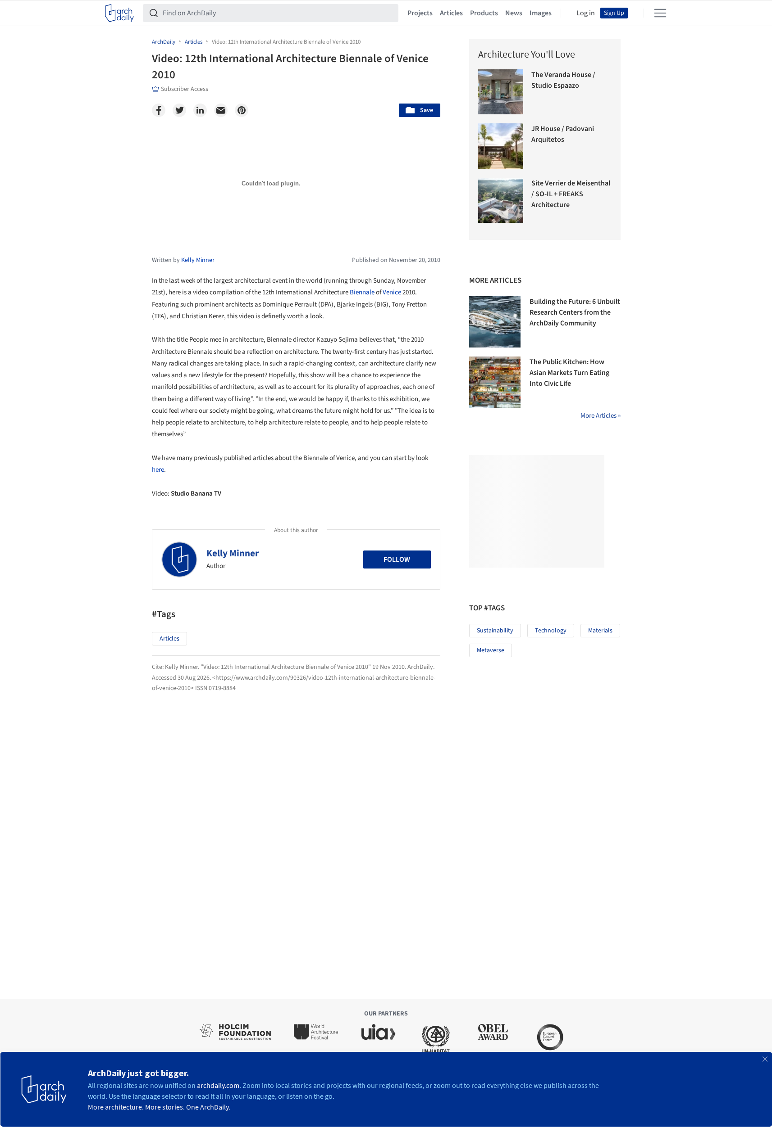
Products (484, 13)
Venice (392, 292)
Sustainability (495, 630)
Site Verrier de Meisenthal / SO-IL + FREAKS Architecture (570, 194)
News (513, 13)
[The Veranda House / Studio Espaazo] (501, 92)
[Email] (221, 110)
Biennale (362, 292)
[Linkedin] (200, 110)
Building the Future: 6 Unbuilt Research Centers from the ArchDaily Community (575, 312)
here (158, 469)
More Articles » (600, 415)
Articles (451, 13)
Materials (600, 630)
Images (541, 13)
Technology (550, 630)
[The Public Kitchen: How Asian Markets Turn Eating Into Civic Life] (495, 382)
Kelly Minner (232, 553)
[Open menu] (660, 13)
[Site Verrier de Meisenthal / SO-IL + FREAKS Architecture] (501, 200)
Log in (585, 13)
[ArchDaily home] (119, 13)
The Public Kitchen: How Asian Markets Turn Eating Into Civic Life (569, 372)
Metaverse (490, 650)
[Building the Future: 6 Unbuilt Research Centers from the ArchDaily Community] (495, 321)
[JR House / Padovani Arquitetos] (501, 146)
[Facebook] (158, 110)
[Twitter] (179, 110)
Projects (420, 13)
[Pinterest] (241, 110)
